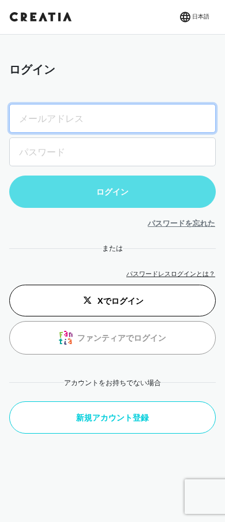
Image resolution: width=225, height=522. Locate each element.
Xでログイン (120, 300)
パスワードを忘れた (181, 223)
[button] (193, 17)
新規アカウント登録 (112, 417)
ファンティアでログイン (121, 337)
